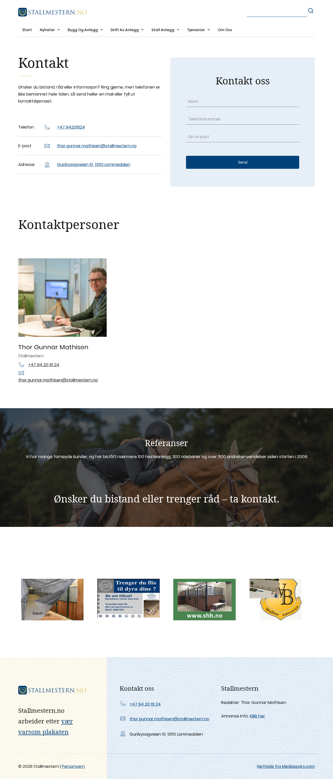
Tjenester (196, 29)
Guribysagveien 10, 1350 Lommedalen (93, 164)
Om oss (225, 29)
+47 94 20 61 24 (43, 365)
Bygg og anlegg (83, 29)
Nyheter (48, 29)
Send (242, 162)
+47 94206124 (71, 127)
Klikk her (257, 716)
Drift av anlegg (125, 29)
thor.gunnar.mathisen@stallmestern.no (97, 146)
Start (27, 29)
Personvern (73, 766)
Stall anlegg (163, 29)
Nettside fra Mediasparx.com (286, 766)
